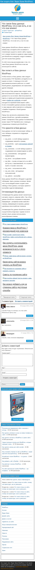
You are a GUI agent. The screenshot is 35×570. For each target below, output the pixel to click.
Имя (3, 368)
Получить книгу (17, 419)
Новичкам (5, 530)
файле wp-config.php (14, 100)
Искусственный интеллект (9, 524)
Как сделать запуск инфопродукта (20, 479)
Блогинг (4, 510)
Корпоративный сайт (8, 527)
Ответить (29, 315)
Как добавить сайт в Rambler (10, 461)
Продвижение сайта (7, 542)
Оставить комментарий (23, 301)
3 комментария (7, 32)
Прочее (4, 544)
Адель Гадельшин (8, 30)
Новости (4, 533)
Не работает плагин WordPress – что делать (14, 456)
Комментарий (6, 353)
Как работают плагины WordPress (11, 464)
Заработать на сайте (8, 521)
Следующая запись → (27, 297)
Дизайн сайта (6, 516)
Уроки (3, 550)
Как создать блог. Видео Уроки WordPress (16, 1)
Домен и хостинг (6, 519)
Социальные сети (7, 547)
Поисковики (5, 539)
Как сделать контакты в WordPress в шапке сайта (16, 437)
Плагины (4, 536)
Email (4, 372)
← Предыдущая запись (8, 297)
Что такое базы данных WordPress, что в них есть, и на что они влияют (16, 25)
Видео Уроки (5, 513)
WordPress (19, 30)
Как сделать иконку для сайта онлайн (13, 447)
